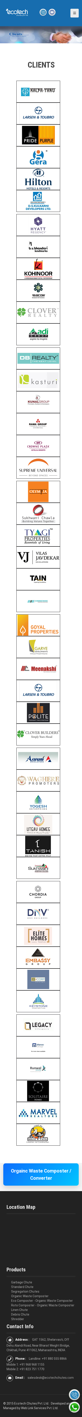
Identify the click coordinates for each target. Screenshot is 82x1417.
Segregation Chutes (25, 1291)
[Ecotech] (17, 12)
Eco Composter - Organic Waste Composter (42, 1300)
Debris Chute (20, 1314)
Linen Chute (19, 1310)
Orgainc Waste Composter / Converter (41, 1174)
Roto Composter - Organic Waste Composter (42, 1305)
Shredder (17, 1319)
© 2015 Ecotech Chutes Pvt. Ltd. (26, 1403)
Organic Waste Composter (30, 1296)
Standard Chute (22, 1287)
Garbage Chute (21, 1282)
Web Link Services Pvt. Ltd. (39, 1408)
